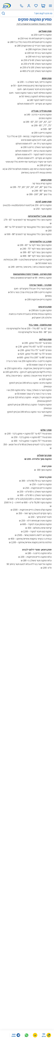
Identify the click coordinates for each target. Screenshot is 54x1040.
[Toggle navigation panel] (50, 5)
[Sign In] (28, 5)
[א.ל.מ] (6, 5)
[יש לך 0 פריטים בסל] (43, 5)
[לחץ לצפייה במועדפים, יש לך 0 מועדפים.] (36, 5)
